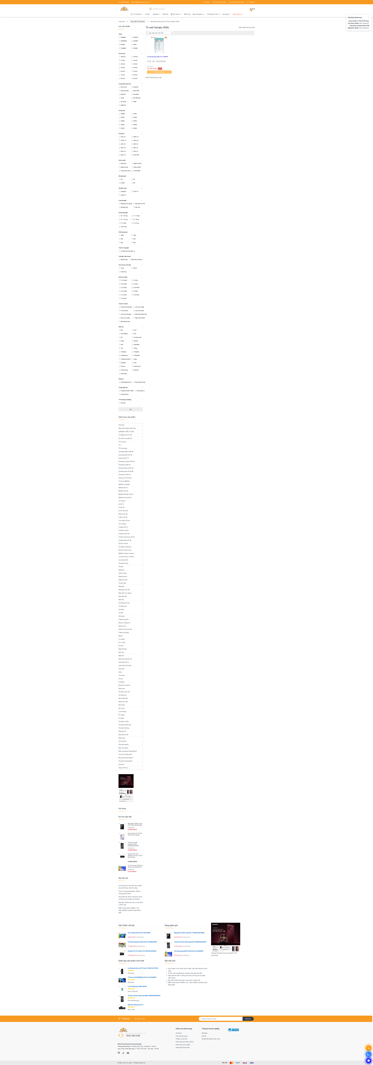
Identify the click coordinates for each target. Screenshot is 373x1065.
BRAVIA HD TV (123, 487)
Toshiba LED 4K (124, 530)
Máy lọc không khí (124, 623)
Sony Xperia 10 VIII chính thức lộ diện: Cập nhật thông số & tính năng (130, 887)
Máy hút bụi (122, 626)
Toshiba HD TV (123, 527)
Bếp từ (121, 636)
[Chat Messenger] (368, 1060)
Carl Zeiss (122, 675)
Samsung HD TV (124, 458)
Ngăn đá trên (123, 576)
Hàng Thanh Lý (237, 14)
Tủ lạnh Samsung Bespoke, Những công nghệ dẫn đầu (129, 892)
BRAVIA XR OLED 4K (125, 497)
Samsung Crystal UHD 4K (127, 461)
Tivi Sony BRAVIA (124, 481)
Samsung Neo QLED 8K (126, 471)
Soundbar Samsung (125, 547)
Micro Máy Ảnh (123, 698)
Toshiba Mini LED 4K (125, 540)
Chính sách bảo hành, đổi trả (184, 1042)
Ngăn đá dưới (123, 580)
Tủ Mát (121, 613)
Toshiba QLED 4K (124, 533)
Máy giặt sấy (123, 596)
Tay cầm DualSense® (125, 754)
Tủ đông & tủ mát (124, 603)
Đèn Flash (122, 705)
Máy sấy (121, 599)
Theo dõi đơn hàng (220, 2)
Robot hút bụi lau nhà (125, 629)
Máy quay (122, 688)
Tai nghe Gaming (124, 728)
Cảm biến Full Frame (125, 665)
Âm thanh (176, 14)
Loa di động (122, 711)
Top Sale (121, 425)
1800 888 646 (125, 2)
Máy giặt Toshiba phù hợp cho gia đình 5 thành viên (131, 904)
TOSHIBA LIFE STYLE (125, 435)
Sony (120, 672)
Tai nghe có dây (124, 721)
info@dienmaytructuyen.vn (142, 2)
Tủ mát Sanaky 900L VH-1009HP (157, 56)
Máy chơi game (198, 14)
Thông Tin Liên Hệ (181, 1039)
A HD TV (121, 504)
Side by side (122, 573)
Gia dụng (225, 14)
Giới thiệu (204, 1033)
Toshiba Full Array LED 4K (127, 537)
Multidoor (122, 570)
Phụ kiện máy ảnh (124, 692)
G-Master (122, 682)
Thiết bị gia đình (124, 619)
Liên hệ (204, 1036)
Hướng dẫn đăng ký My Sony (211, 1039)
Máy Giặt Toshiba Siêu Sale (127, 428)
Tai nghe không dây (125, 725)
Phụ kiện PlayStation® (125, 761)
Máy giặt (155, 14)
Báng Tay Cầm (123, 701)
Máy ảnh (165, 14)
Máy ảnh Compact (124, 685)
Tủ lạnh (147, 14)
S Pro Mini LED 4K (124, 520)
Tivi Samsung (123, 448)
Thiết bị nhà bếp (124, 632)
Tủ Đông (121, 609)
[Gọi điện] (368, 1048)
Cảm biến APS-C (124, 662)
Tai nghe (121, 718)
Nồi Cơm (121, 652)
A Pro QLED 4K (123, 510)
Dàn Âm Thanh (123, 543)
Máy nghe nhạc (123, 734)
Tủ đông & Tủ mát (212, 14)
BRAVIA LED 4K (123, 491)
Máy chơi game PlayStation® (127, 751)
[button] (131, 34)
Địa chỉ (208, 2)
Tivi (120, 445)
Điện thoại (187, 14)
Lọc (131, 409)
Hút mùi (121, 645)
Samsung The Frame (125, 478)
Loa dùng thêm (123, 560)
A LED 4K (122, 507)
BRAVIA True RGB (124, 484)
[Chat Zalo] (368, 1054)
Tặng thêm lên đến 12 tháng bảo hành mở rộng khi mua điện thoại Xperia (130, 898)
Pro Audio (122, 715)
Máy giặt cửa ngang (125, 593)
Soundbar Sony (123, 563)
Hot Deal (121, 764)
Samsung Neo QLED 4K (126, 468)
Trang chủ (122, 21)
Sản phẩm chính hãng (237, 2)
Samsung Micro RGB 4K (126, 451)
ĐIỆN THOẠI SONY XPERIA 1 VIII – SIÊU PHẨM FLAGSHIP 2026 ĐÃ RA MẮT (129, 910)
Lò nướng (122, 639)
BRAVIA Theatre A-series (126, 553)
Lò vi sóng (122, 642)
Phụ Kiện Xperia (124, 744)
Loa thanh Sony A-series (126, 556)
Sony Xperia (122, 741)
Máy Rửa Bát (123, 649)
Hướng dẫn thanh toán (183, 1047)
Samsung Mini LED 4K (125, 455)
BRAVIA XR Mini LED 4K (126, 494)
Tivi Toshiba (122, 524)
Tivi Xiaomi (122, 501)
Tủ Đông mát (123, 606)
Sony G (121, 678)
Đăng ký (248, 1019)
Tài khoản (251, 2)
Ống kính (121, 669)
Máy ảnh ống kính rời (125, 659)
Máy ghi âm (122, 731)
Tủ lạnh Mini (122, 583)
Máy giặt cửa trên (124, 589)
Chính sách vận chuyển (183, 1044)
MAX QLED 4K (123, 514)
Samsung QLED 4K (125, 464)
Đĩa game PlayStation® (126, 757)
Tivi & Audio (137, 14)
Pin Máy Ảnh (122, 695)
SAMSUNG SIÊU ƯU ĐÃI (126, 431)
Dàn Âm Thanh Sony (125, 550)
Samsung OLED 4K (125, 474)
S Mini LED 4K (123, 517)
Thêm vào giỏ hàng (159, 72)
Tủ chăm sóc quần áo (125, 438)
